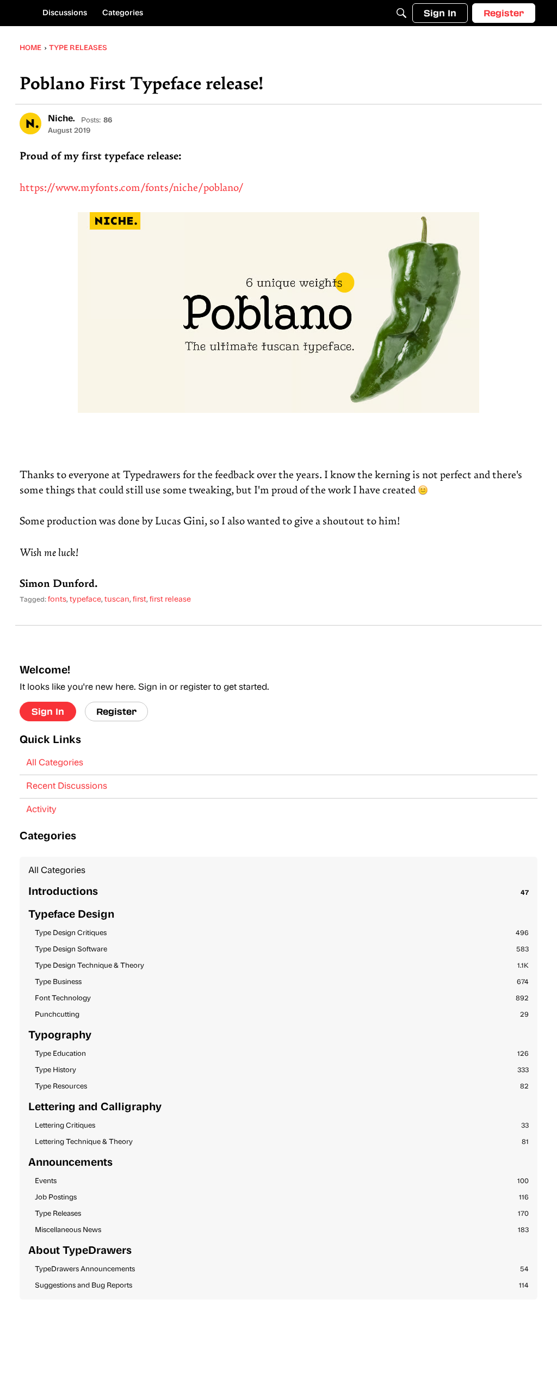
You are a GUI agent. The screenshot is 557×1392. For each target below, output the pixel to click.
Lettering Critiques (282, 1125)
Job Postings (282, 1197)
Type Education (282, 1053)
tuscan (116, 600)
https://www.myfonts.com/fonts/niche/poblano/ (132, 188)
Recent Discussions (66, 786)
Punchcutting (282, 1014)
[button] (30, 123)
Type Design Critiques (282, 933)
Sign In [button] (48, 711)
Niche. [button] (61, 119)
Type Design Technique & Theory (282, 965)
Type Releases (282, 1213)
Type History (282, 1070)
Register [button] (116, 711)
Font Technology (282, 998)
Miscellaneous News (282, 1230)
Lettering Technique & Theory (282, 1142)
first (139, 600)
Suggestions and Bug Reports (282, 1285)
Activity (41, 810)
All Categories (54, 763)
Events (282, 1181)
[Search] (401, 13)
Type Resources (282, 1086)
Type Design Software (282, 949)
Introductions (278, 892)
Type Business (282, 982)
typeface (85, 600)
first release (170, 600)
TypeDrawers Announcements (282, 1269)
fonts (57, 600)
